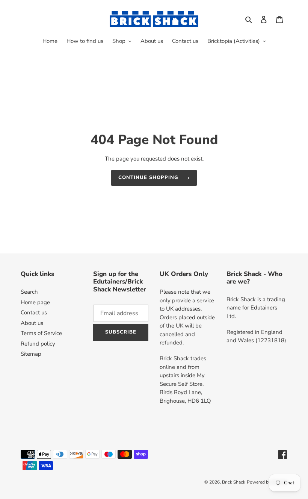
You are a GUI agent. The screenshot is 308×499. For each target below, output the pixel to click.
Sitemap (31, 354)
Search (29, 292)
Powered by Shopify (267, 482)
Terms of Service (41, 333)
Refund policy (38, 343)
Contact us (34, 312)
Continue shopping (148, 177)
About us (32, 323)
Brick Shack (233, 482)
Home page (35, 302)
